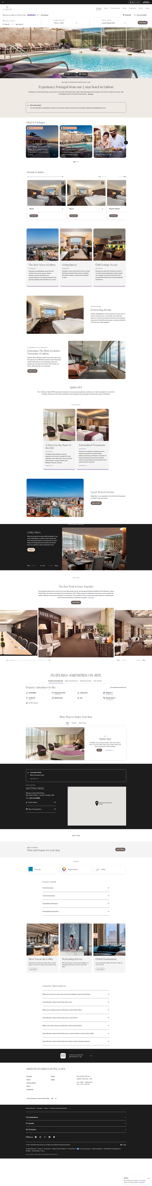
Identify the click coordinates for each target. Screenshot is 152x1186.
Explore (31, 549)
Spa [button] (81, 697)
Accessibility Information (50, 903)
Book (99, 750)
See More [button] (90, 94)
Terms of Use (47, 1148)
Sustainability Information (51, 911)
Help (42, 1150)
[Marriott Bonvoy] (145, 2)
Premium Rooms (115, 8)
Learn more (32, 371)
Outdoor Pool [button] (84, 692)
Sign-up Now (96, 503)
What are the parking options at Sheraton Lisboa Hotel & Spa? (62, 1010)
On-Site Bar (32, 697)
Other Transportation (34, 809)
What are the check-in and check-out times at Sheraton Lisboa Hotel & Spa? (66, 994)
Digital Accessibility (97, 1148)
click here (142, 1182)
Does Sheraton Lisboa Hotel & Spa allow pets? (57, 1002)
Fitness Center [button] (110, 697)
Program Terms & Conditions (59, 1148)
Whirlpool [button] (108, 692)
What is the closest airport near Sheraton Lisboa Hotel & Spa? (62, 1025)
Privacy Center (71, 1148)
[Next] (126, 143)
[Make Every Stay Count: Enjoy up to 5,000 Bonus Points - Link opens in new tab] (42, 141)
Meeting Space (58, 697)
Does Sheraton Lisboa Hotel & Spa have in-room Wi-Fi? (60, 1018)
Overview (98, 8)
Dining (124, 8)
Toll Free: (84, 1082)
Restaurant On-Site (59, 692)
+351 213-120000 (141, 15)
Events (141, 8)
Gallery (147, 8)
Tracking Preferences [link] (31, 1148)
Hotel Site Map (35, 1150)
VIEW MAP (128, 15)
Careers (40, 1148)
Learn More (48, 465)
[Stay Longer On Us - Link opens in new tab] (110, 141)
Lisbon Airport (32, 802)
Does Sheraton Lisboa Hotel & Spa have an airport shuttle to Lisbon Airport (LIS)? (68, 1033)
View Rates (34, 215)
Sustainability (32, 692)
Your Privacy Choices (85, 1148)
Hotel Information (48, 888)
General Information (49, 896)
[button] (134, 2)
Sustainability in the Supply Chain (112, 1148)
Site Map (28, 1150)
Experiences (132, 8)
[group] (76, 549)
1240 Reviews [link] (44, 15)
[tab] (55, 681)
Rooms (106, 8)
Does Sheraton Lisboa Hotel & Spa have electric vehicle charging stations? (66, 1041)
